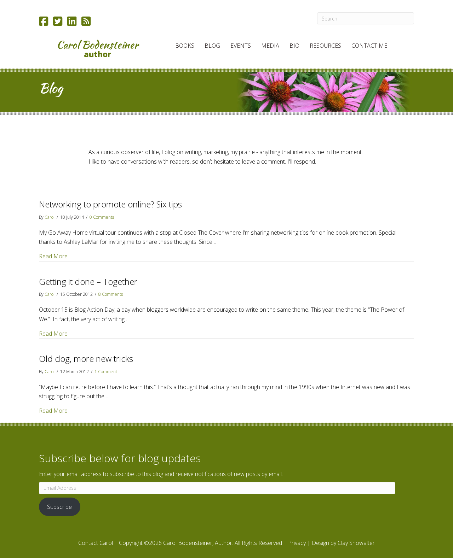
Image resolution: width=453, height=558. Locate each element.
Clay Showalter (356, 543)
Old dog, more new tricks (86, 358)
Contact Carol (95, 543)
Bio (294, 45)
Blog (212, 45)
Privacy (297, 543)
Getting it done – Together (88, 281)
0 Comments (102, 217)
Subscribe (59, 507)
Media (270, 45)
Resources (325, 45)
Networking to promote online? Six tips (110, 204)
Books (184, 45)
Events (240, 45)
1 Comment (105, 372)
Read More (53, 256)
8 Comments (110, 294)
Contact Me (369, 45)
